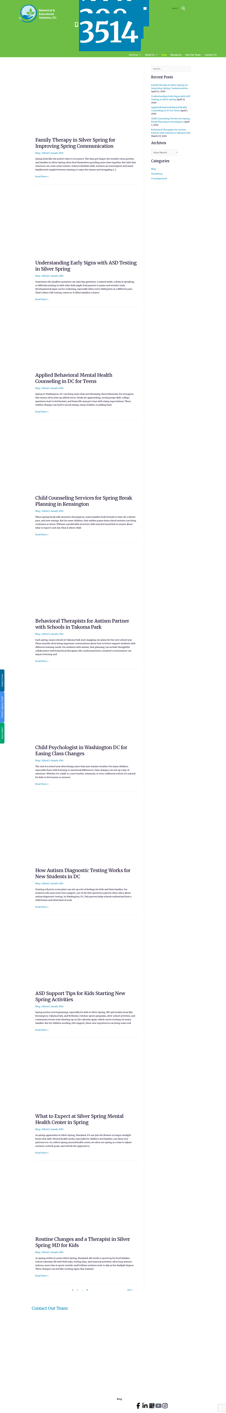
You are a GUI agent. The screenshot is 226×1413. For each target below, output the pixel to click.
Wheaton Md (187, 1399)
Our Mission (110, 1395)
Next (130, 1290)
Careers (108, 1399)
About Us (150, 55)
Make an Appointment (116, 1388)
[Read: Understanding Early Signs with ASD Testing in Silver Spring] (86, 222)
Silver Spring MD (189, 1386)
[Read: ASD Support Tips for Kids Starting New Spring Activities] (86, 953)
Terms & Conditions (115, 1409)
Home (107, 1384)
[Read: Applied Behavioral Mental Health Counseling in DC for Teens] (86, 340)
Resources (176, 55)
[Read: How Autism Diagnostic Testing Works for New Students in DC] (86, 830)
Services (133, 55)
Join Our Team (193, 55)
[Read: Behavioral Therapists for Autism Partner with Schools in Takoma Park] (86, 580)
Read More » (41, 176)
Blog (164, 55)
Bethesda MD (187, 1404)
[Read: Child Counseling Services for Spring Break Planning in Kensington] (86, 457)
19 (87, 1290)
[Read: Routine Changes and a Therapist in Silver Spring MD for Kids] (86, 1198)
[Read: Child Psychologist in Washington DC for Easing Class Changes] (86, 707)
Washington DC (188, 1408)
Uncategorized (159, 178)
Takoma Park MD (189, 1395)
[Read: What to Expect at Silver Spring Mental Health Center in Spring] (86, 1075)
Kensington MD (188, 1390)
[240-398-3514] (76, 24)
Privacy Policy (112, 1406)
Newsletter (157, 173)
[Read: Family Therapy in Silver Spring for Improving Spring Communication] (86, 99)
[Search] (183, 8)
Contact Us (211, 55)
